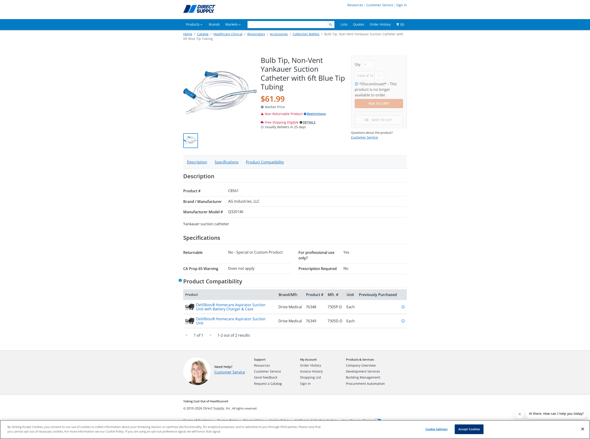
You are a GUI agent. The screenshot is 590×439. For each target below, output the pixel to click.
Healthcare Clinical (227, 34)
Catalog (203, 34)
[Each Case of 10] (369, 75)
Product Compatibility (265, 162)
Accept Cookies (469, 429)
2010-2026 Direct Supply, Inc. (208, 408)
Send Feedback (265, 377)
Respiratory (256, 34)
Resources (355, 5)
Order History (310, 365)
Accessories (279, 34)
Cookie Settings (436, 429)
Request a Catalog (268, 383)
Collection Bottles (306, 34)
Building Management (363, 377)
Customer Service (379, 5)
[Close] (583, 429)
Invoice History (311, 371)
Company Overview (361, 365)
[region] (295, 429)
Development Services (363, 371)
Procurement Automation (365, 383)
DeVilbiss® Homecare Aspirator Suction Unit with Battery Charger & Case (231, 307)
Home (187, 34)
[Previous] (186, 335)
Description (197, 162)
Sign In (401, 5)
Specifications (227, 162)
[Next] (210, 335)
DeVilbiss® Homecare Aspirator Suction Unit (231, 321)
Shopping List (310, 377)
